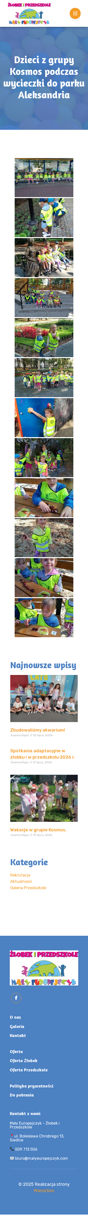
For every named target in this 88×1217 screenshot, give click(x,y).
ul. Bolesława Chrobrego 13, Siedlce (37, 1138)
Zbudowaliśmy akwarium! (37, 730)
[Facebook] (16, 998)
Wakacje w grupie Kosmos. (38, 830)
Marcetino (44, 1190)
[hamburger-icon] (75, 13)
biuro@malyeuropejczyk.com (41, 1158)
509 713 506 (25, 1149)
